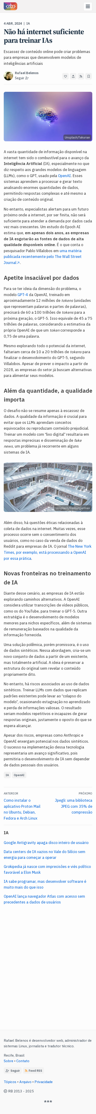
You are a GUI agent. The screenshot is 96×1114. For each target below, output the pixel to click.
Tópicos (10, 1081)
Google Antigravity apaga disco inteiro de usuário (46, 842)
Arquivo (25, 1081)
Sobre (8, 1060)
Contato (22, 1060)
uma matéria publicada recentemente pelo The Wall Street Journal (43, 256)
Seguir (14, 1070)
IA (28, 23)
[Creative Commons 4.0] (6, 1090)
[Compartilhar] (73, 76)
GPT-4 (22, 294)
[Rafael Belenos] (10, 6)
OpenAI (64, 175)
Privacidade (43, 1081)
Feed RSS (35, 1070)
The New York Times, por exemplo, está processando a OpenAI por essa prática (47, 552)
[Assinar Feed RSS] (81, 76)
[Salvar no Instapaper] (88, 76)
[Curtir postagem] (65, 76)
